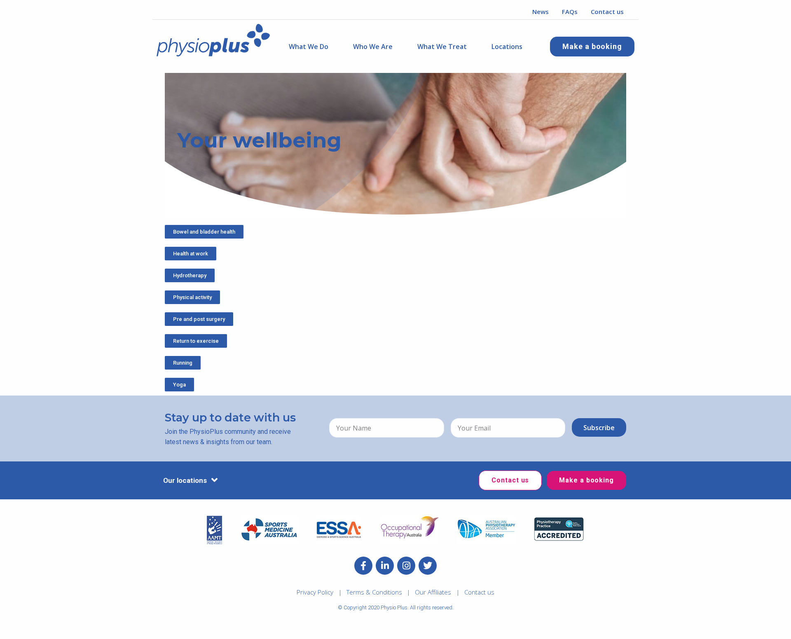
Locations (506, 46)
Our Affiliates (433, 592)
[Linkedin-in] (385, 566)
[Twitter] (428, 566)
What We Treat (442, 46)
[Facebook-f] (363, 566)
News (540, 11)
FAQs (570, 11)
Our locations (185, 480)
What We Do (308, 46)
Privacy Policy (315, 592)
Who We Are (373, 46)
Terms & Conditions (374, 592)
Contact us (607, 11)
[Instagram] (406, 566)
